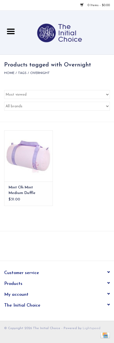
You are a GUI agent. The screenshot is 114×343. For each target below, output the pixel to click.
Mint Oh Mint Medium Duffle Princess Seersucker (26, 190)
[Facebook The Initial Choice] (52, 247)
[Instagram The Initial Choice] (62, 247)
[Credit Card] (104, 335)
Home (9, 73)
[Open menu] (11, 31)
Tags (22, 73)
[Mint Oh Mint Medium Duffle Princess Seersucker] (28, 156)
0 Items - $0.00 (98, 5)
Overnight (40, 73)
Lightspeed (91, 328)
